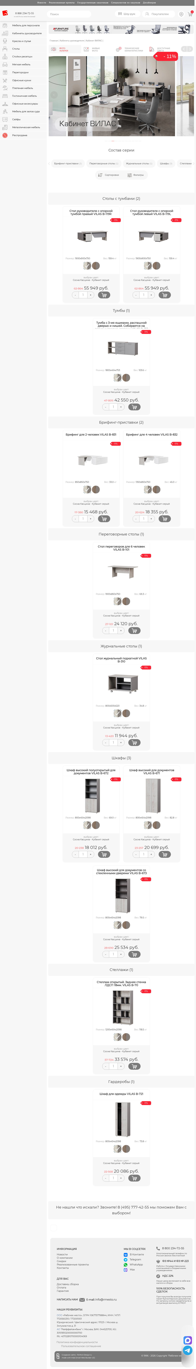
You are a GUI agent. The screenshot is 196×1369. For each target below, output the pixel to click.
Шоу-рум (129, 14)
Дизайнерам (149, 3)
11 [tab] (140, 141)
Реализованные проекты (62, 3)
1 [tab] (106, 141)
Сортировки (112, 175)
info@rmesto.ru (106, 1299)
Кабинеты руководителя (72, 40)
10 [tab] (136, 141)
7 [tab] (126, 141)
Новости (41, 3)
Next (188, 95)
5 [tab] (119, 141)
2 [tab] (109, 141)
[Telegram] (187, 1350)
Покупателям (160, 14)
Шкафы (166, 163)
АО (58, 1329)
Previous (54, 95)
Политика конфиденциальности (77, 1342)
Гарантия (63, 1291)
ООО (59, 1315)
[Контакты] (181, 17)
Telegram (135, 1259)
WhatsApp (136, 1264)
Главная (54, 40)
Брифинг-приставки (68, 163)
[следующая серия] (190, 49)
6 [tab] (123, 141)
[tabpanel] (121, 96)
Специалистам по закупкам (125, 3)
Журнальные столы (139, 163)
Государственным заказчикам (92, 3)
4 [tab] (116, 141)
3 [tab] (113, 141)
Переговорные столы (103, 163)
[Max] (188, 1339)
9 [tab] (133, 141)
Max (132, 1269)
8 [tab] (129, 141)
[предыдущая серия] (184, 49)
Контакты (63, 1267)
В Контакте (137, 1254)
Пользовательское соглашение (81, 1346)
